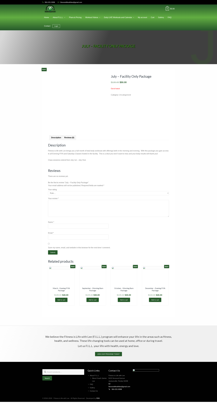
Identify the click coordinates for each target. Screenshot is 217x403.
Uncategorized (125, 95)
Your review (53, 198)
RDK (98, 398)
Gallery (92, 388)
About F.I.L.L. (94, 375)
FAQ (91, 384)
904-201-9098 (116, 389)
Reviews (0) (69, 138)
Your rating (52, 190)
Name (51, 222)
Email (51, 233)
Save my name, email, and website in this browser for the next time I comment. (79, 248)
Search (47, 378)
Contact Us (94, 391)
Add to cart (61, 300)
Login (56, 26)
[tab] (56, 137)
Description (56, 138)
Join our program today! (108, 354)
